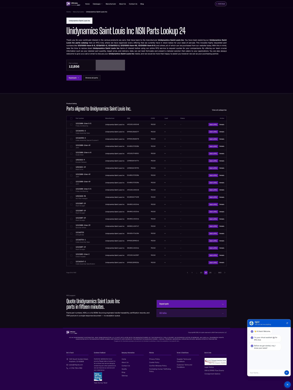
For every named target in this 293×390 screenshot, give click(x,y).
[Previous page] (187, 272)
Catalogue (96, 4)
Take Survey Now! (100, 383)
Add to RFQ (213, 124)
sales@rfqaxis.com (76, 365)
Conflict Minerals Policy (158, 366)
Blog (142, 4)
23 (201, 273)
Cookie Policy (154, 362)
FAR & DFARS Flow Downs (214, 370)
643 (219, 273)
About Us (122, 4)
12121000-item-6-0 (83, 152)
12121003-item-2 (82, 254)
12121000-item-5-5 (83, 123)
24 (206, 273)
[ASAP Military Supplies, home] (73, 4)
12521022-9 (80, 160)
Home (87, 4)
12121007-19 (81, 203)
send (287, 372)
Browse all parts (91, 78)
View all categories (219, 110)
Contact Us (133, 4)
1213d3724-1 (81, 240)
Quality (124, 369)
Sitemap (125, 376)
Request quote (73, 78)
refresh (287, 323)
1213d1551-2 (81, 131)
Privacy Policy (154, 359)
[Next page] (225, 272)
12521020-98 (81, 196)
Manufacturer (111, 4)
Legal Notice (209, 367)
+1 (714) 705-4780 (75, 368)
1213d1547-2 (81, 261)
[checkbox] (71, 118)
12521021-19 (81, 167)
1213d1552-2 (81, 138)
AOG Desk (221, 4)
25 (210, 273)
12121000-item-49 (83, 145)
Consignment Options (212, 374)
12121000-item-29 (83, 225)
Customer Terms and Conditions (184, 366)
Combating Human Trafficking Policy (160, 370)
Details (221, 125)
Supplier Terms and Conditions (184, 360)
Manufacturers (78, 12)
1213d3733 (80, 232)
